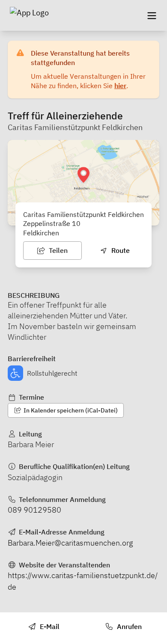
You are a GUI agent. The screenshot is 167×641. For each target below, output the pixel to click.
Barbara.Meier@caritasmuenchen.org (70, 543)
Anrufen (128, 626)
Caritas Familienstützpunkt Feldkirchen (75, 127)
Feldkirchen (41, 233)
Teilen (57, 250)
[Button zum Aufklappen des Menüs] (151, 15)
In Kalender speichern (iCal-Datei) (70, 410)
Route (120, 250)
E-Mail (49, 626)
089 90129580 (34, 510)
